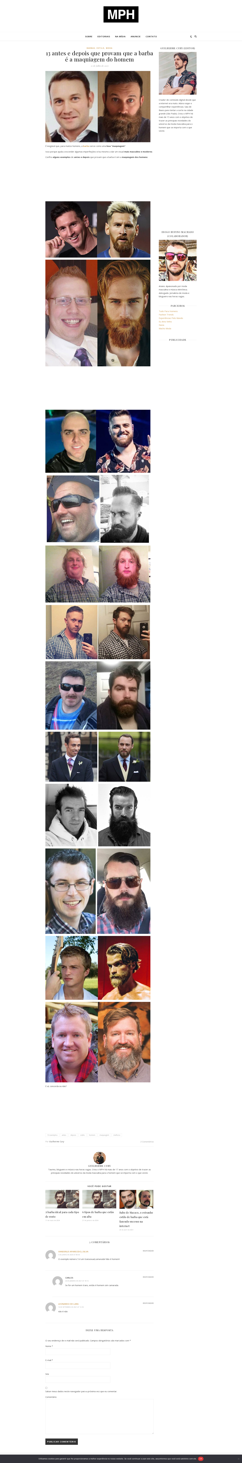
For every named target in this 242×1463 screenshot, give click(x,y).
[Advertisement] (99, 180)
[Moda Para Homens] (121, 14)
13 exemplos (52, 1135)
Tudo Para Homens (168, 311)
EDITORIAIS (103, 36)
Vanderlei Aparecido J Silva (73, 1251)
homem (92, 1135)
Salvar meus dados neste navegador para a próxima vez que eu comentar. (81, 1391)
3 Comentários (147, 1141)
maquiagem (104, 1135)
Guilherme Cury (56, 1141)
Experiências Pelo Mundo (171, 318)
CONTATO (151, 36)
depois (73, 1135)
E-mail (49, 1360)
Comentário (51, 1397)
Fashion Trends (166, 314)
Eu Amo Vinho (165, 321)
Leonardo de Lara (68, 1303)
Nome (49, 1346)
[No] (238, 1458)
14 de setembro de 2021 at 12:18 (71, 1307)
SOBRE (88, 36)
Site (47, 1374)
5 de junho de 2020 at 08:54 (69, 1255)
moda (109, 48)
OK (200, 1459)
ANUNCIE (136, 36)
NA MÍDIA (120, 36)
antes (64, 1135)
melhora (116, 1135)
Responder (148, 1251)
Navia (161, 325)
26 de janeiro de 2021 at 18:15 (77, 1281)
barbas (91, 48)
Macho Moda (165, 328)
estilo (100, 48)
